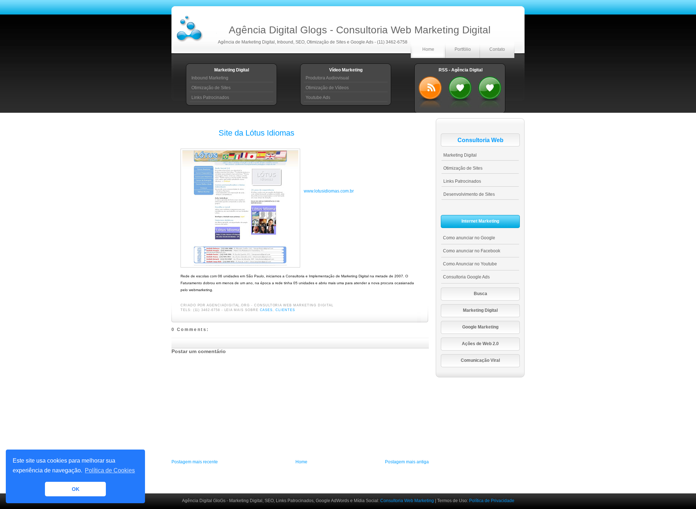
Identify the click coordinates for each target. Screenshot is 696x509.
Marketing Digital (460, 155)
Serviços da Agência (460, 91)
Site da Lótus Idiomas (256, 132)
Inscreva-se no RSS (430, 91)
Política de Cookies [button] (110, 470)
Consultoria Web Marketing (407, 500)
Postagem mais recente (194, 461)
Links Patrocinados (210, 97)
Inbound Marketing (209, 77)
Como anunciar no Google (469, 237)
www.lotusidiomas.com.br (329, 191)
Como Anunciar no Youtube (470, 263)
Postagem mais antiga (407, 461)
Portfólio (463, 49)
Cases (266, 310)
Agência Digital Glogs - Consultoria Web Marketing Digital (359, 30)
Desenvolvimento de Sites (469, 194)
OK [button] (75, 489)
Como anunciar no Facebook (471, 250)
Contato (497, 49)
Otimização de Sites (211, 87)
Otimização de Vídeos (327, 87)
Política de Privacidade (491, 500)
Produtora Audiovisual (327, 77)
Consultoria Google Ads (466, 277)
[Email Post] (335, 305)
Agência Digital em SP (490, 91)
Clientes (285, 310)
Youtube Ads (318, 97)
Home (428, 49)
